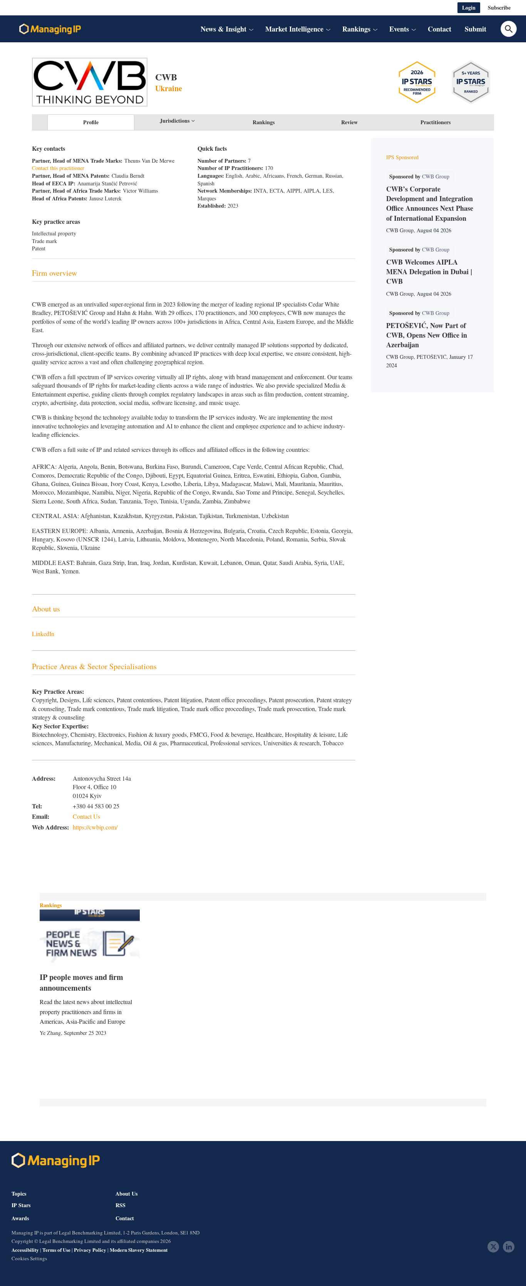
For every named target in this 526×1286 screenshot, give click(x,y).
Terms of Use (56, 1249)
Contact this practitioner (58, 168)
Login (469, 7)
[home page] (50, 28)
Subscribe (499, 7)
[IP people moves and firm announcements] (90, 938)
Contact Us (86, 816)
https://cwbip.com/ (95, 827)
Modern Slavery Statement (139, 1249)
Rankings (264, 122)
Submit (475, 29)
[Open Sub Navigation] (250, 29)
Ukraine (168, 88)
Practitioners (435, 122)
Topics (19, 1193)
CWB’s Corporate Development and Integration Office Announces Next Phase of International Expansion (429, 203)
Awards (20, 1218)
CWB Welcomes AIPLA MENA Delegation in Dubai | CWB (429, 271)
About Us (126, 1193)
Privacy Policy (90, 1249)
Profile (91, 122)
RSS (121, 1205)
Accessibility (25, 1249)
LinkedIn (43, 634)
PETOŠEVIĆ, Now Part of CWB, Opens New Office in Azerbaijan (426, 335)
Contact (439, 29)
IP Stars (21, 1205)
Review (349, 122)
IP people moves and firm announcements (81, 982)
